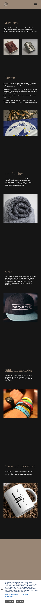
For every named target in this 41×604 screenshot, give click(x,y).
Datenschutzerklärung (11, 594)
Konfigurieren (9, 596)
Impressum (25, 594)
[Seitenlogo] (5, 4)
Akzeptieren (9, 601)
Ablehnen (20, 601)
